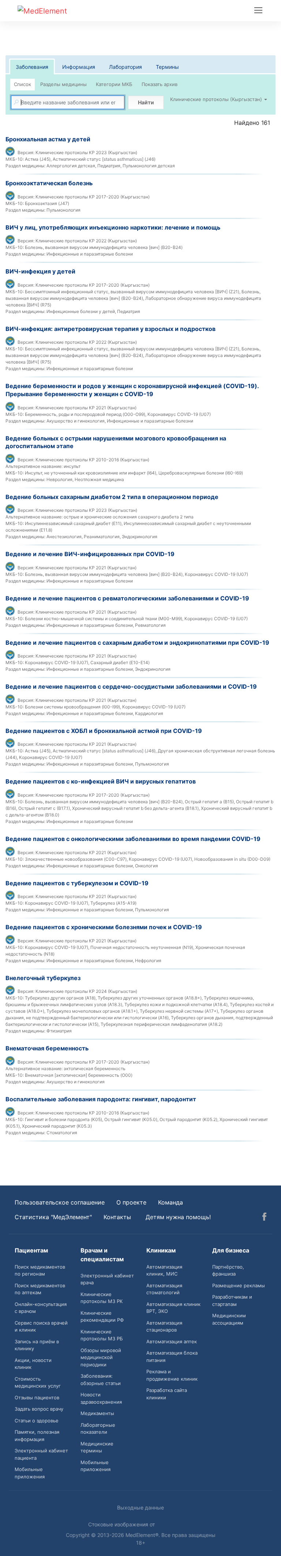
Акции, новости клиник (33, 1363)
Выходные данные (140, 1507)
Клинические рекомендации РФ (102, 1316)
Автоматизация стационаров (164, 1326)
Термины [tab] (167, 67)
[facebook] (264, 1218)
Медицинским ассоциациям (229, 1319)
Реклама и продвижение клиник (172, 1375)
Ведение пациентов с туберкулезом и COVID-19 (77, 883)
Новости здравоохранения (101, 1398)
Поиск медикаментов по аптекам (40, 1289)
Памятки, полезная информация (37, 1435)
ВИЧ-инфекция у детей (40, 271)
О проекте (131, 1202)
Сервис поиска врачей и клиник (41, 1326)
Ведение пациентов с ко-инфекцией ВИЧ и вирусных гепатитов (100, 781)
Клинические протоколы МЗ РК (101, 1297)
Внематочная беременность (47, 1048)
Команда (170, 1202)
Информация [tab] (78, 67)
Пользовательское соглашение (60, 1202)
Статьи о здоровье (37, 1420)
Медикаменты (97, 1413)
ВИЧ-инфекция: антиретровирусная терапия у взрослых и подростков (110, 328)
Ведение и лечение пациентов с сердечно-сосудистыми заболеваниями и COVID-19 (131, 686)
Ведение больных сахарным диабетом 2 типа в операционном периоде (111, 496)
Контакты (117, 1217)
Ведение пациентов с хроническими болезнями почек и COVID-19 (103, 927)
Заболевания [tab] (32, 67)
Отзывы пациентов (37, 1397)
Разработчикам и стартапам (232, 1300)
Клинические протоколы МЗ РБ (101, 1335)
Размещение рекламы (238, 1285)
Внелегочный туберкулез (42, 978)
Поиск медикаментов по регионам (40, 1270)
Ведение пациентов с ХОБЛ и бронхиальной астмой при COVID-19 (103, 730)
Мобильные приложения (30, 1472)
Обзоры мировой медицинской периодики (100, 1357)
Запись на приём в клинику (37, 1345)
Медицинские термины (96, 1447)
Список (22, 84)
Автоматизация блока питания (172, 1356)
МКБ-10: (14, 159)
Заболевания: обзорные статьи (100, 1379)
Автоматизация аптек (171, 1341)
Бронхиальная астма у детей (47, 139)
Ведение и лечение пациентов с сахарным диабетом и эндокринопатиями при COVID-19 (137, 642)
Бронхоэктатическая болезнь (49, 183)
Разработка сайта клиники (166, 1393)
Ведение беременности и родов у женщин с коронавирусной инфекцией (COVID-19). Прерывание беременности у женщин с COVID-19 (132, 390)
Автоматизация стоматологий (164, 1289)
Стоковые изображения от (122, 1524)
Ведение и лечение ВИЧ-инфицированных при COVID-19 (90, 554)
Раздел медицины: (25, 165)
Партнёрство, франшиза (228, 1270)
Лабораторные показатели (97, 1428)
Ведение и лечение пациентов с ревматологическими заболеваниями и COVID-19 (127, 598)
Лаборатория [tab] (125, 67)
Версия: (26, 152)
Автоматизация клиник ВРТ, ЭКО (173, 1307)
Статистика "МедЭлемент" (53, 1217)
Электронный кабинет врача (107, 1279)
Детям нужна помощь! (178, 1217)
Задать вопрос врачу (39, 1409)
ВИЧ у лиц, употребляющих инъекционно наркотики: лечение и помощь (112, 227)
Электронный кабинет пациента (41, 1454)
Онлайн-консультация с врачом (41, 1307)
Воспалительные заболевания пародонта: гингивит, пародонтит (100, 1099)
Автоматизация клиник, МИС (164, 1270)
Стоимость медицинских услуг (38, 1382)
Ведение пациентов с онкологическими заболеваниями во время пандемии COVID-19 (133, 838)
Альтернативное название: (34, 466)
